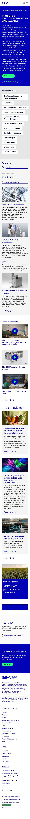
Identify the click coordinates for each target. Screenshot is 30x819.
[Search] (24, 3)
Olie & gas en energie (9, 733)
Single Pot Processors (12, 133)
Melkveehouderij (7, 728)
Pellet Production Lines (13, 124)
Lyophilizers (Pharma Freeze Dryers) (12, 118)
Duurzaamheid (6, 753)
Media (4, 759)
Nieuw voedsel (6, 731)
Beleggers (5, 756)
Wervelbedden (10, 152)
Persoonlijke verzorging (9, 739)
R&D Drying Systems (12, 128)
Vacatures (5, 761)
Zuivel (4, 741)
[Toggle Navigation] (27, 3)
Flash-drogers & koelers (13, 112)
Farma (4, 717)
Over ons (5, 751)
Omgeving (5, 736)
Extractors (8, 103)
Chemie (4, 712)
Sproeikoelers (9, 142)
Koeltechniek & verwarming (10, 720)
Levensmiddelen (7, 723)
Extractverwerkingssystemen (15, 107)
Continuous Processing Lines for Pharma (13, 97)
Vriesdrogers (9, 147)
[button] (15, 91)
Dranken (4, 715)
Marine (4, 725)
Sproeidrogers (9, 138)
